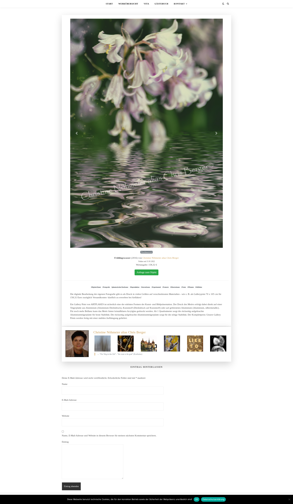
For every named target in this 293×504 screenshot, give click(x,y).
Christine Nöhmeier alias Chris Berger (161, 258)
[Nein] (289, 499)
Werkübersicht (128, 4)
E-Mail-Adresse (69, 400)
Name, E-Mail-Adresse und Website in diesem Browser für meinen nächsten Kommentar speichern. (109, 435)
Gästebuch (161, 4)
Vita (146, 4)
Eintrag (65, 442)
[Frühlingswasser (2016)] (146, 133)
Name (64, 384)
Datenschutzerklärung (213, 499)
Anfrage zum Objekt (146, 272)
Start (109, 4)
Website (65, 416)
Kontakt (179, 4)
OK (196, 499)
